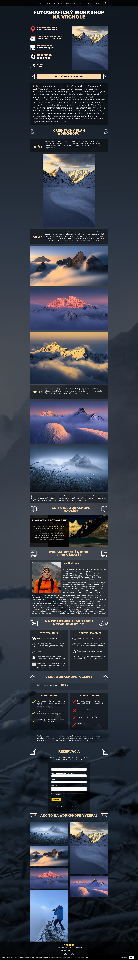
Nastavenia (124, 957)
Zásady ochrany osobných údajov (79, 957)
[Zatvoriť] (136, 957)
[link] (105, 3)
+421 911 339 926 (68, 951)
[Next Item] (105, 531)
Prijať (131, 957)
